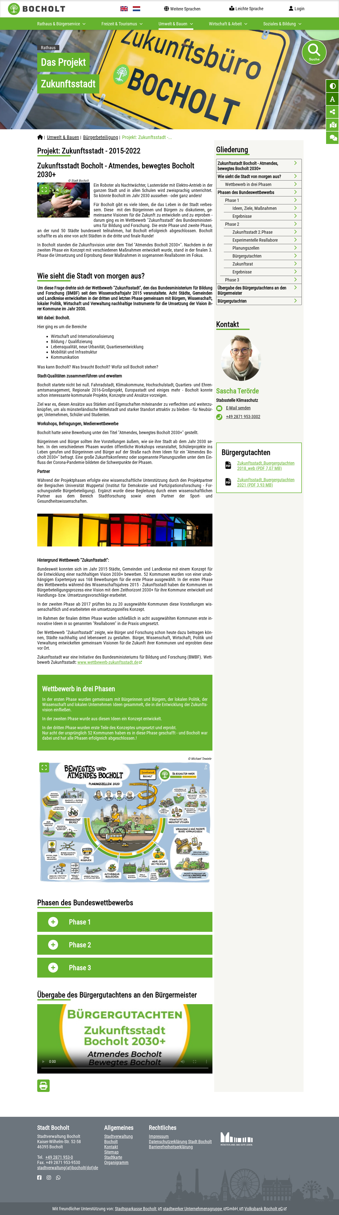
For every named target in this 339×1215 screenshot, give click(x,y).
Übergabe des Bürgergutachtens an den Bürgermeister (252, 290)
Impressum (159, 1136)
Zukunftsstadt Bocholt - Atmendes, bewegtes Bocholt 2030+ (248, 166)
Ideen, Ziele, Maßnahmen (255, 208)
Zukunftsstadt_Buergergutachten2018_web (266, 465)
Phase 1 (232, 200)
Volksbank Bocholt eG (263, 1208)
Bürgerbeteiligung (100, 137)
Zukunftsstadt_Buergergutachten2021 (266, 482)
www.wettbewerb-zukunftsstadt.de (107, 662)
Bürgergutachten (247, 256)
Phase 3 (232, 279)
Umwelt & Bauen (63, 137)
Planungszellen (246, 248)
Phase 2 (232, 224)
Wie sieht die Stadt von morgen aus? (249, 176)
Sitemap (111, 1152)
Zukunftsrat (243, 264)
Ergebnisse (242, 216)
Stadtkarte (113, 1157)
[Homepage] (40, 137)
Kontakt (111, 1146)
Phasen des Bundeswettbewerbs (246, 192)
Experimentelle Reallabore (255, 240)
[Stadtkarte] (332, 125)
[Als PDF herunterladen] (43, 1087)
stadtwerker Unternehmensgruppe (193, 1208)
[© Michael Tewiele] (124, 823)
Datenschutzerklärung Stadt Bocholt (180, 1141)
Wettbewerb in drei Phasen (248, 184)
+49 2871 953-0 (59, 1157)
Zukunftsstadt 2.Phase (252, 232)
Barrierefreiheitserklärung (171, 1146)
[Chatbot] (332, 138)
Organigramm (116, 1162)
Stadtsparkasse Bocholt (136, 1208)
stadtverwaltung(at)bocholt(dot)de (67, 1167)
